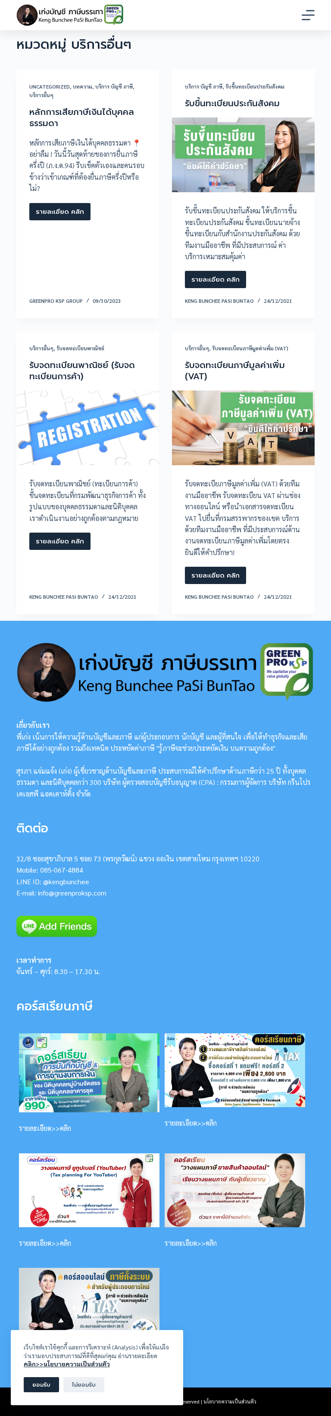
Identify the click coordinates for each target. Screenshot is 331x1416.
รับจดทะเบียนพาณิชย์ (80, 348)
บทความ (82, 86)
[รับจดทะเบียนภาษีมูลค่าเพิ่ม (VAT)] (243, 428)
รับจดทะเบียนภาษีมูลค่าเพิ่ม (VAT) (250, 348)
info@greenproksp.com (72, 892)
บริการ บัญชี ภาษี (114, 86)
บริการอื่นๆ (41, 95)
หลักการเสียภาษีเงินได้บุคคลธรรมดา (81, 117)
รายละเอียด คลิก (60, 213)
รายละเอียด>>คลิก (45, 1128)
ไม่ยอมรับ (84, 1385)
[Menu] (308, 15)
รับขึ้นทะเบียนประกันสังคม (254, 86)
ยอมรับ (41, 1385)
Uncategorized (49, 86)
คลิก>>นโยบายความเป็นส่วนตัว (67, 1364)
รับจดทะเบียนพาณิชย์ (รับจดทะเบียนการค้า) (82, 371)
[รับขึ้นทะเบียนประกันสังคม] (243, 155)
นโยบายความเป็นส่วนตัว (229, 1401)
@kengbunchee (66, 881)
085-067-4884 (61, 869)
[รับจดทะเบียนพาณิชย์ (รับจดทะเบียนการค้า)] (87, 428)
